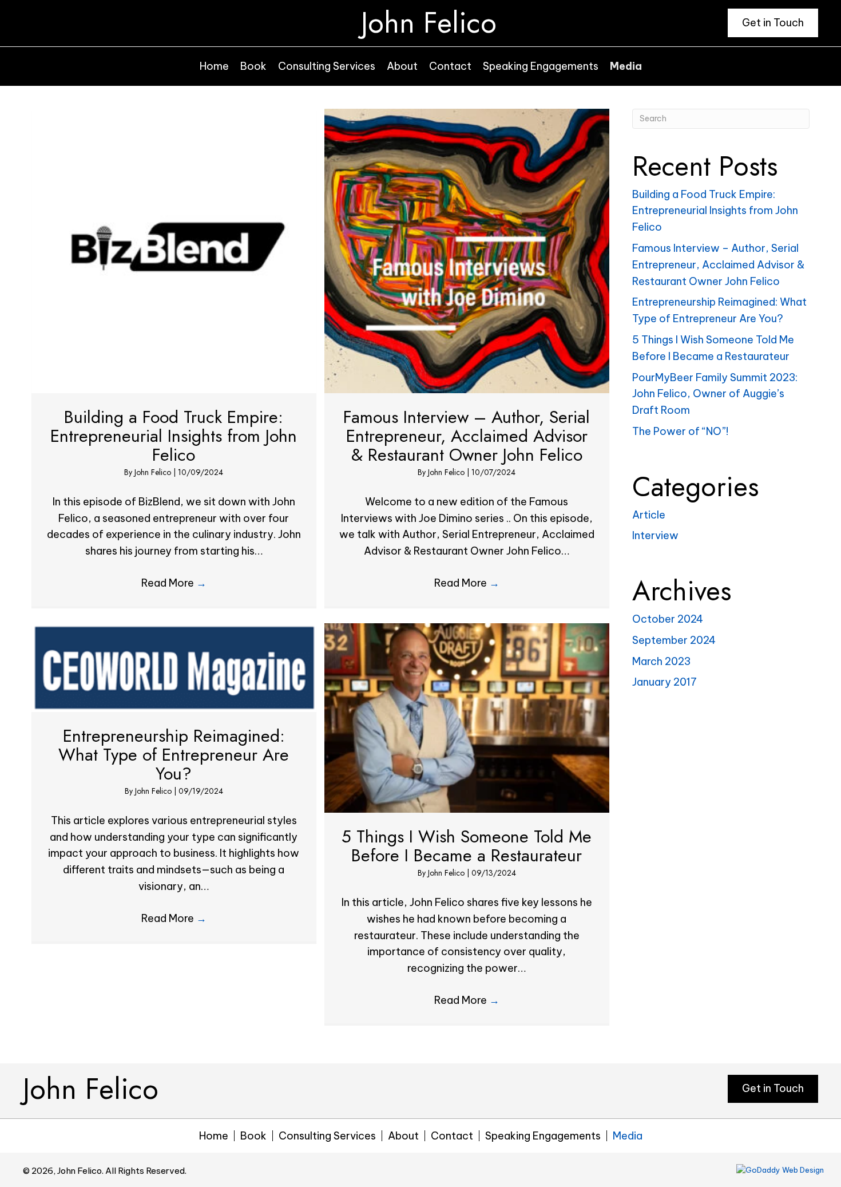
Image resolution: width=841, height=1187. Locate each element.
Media (627, 1135)
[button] (773, 23)
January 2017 (664, 682)
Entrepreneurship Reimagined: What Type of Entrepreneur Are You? (173, 754)
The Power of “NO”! (680, 431)
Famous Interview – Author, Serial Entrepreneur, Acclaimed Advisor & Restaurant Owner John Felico (466, 436)
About (403, 1135)
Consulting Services (327, 1135)
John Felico (429, 22)
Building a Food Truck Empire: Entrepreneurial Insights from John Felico (173, 436)
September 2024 (674, 640)
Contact (452, 1135)
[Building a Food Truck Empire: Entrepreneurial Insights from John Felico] (173, 249)
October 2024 (667, 619)
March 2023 (661, 661)
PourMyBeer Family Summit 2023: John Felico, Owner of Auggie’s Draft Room (715, 394)
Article (648, 514)
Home (213, 1135)
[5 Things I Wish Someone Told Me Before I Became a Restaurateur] (466, 716)
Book (253, 1135)
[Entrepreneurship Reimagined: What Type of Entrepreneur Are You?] (173, 666)
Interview (655, 535)
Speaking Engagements (543, 1135)
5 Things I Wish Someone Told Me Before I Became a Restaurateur (467, 846)
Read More (174, 582)
